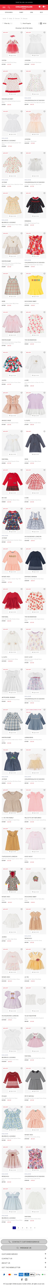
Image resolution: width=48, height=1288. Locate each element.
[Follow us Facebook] (22, 1280)
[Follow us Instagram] (26, 1280)
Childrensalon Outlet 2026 (21, 1284)
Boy (41, 12)
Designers (9, 12)
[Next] (34, 1228)
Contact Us (7, 1258)
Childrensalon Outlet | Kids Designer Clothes (24, 7)
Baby (21, 12)
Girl (31, 12)
